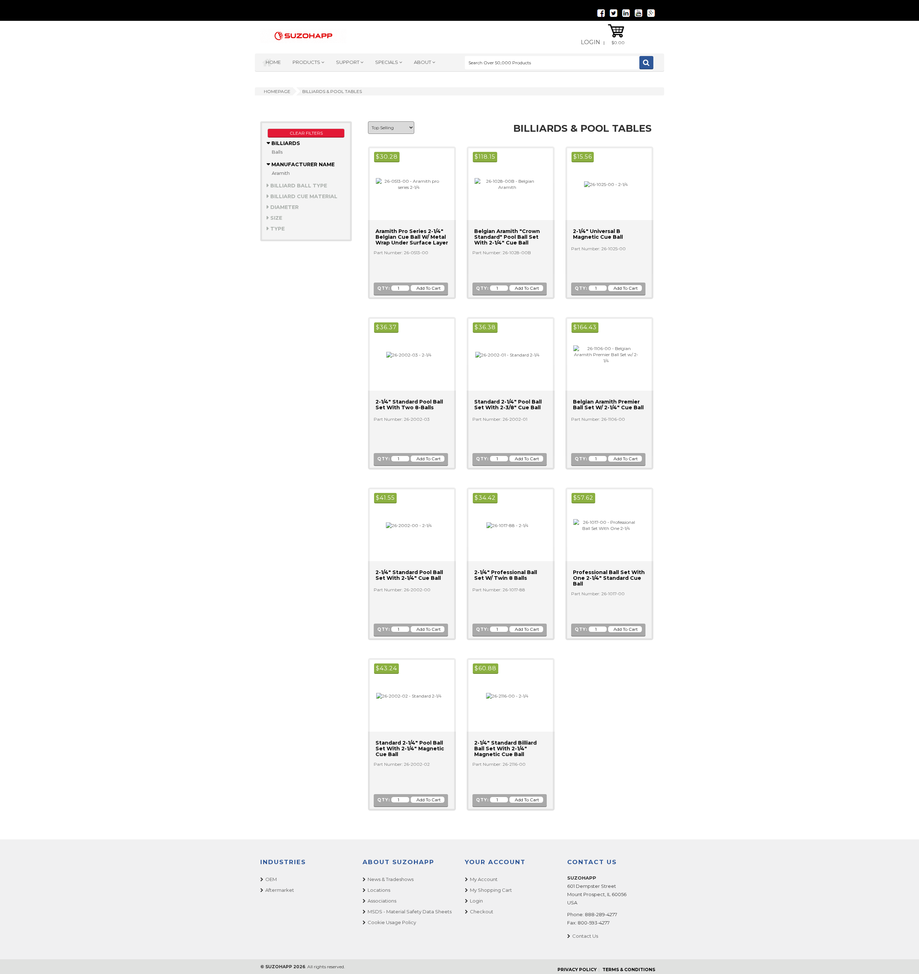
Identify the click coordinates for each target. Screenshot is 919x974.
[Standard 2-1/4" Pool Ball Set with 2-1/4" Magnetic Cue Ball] (406, 695)
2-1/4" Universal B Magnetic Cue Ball (598, 234)
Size (275, 218)
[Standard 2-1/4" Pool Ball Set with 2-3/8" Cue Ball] (504, 354)
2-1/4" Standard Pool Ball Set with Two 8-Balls (409, 405)
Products (307, 62)
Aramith (281, 173)
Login (590, 42)
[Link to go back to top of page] (904, 959)
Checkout (481, 911)
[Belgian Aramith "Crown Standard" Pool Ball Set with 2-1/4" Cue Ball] (504, 183)
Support (348, 62)
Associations (382, 901)
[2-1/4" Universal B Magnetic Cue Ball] (603, 184)
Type (277, 228)
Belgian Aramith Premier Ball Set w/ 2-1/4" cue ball (608, 405)
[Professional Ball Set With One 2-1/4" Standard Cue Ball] (603, 524)
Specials (387, 62)
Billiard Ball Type (298, 185)
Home (273, 62)
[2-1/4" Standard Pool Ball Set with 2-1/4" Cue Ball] (406, 525)
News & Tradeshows (391, 879)
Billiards (285, 143)
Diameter (284, 207)
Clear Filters (306, 133)
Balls (277, 152)
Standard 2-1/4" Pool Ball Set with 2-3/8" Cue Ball (508, 405)
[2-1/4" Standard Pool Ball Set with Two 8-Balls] (405, 354)
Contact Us (585, 936)
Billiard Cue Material (303, 196)
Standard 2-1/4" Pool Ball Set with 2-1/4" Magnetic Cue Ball (409, 749)
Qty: (383, 288)
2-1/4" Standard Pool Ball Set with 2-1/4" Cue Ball (409, 575)
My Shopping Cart (491, 890)
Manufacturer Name (302, 164)
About (423, 62)
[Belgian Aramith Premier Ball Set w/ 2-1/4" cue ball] (603, 354)
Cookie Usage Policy (392, 922)
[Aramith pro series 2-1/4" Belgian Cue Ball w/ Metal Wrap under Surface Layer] (406, 183)
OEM (271, 879)
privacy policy (577, 969)
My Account (484, 879)
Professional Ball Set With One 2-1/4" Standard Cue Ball (609, 578)
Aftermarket (279, 890)
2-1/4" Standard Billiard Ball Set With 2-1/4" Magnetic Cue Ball (505, 749)
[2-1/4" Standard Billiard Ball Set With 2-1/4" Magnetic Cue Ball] (504, 695)
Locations (379, 890)
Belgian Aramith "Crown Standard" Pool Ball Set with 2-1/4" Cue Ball (507, 237)
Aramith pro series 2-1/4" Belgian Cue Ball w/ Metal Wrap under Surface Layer (411, 237)
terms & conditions (628, 969)
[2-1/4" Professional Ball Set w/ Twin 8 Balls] (504, 525)
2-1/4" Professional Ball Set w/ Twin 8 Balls (505, 575)
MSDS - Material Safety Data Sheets (410, 911)
